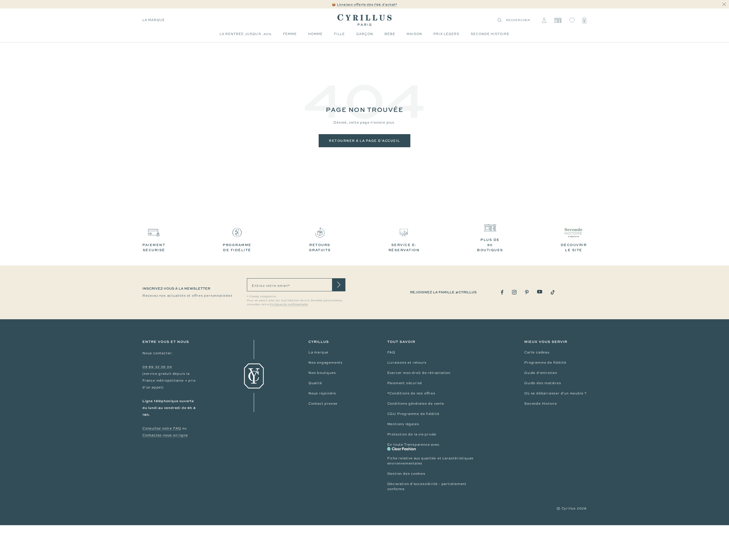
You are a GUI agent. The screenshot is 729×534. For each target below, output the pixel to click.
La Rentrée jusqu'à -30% (246, 34)
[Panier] (584, 20)
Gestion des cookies (406, 473)
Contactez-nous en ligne (165, 435)
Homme (315, 34)
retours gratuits (320, 247)
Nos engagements (325, 362)
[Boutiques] (558, 20)
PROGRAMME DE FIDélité (237, 247)
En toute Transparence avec (413, 444)
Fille (339, 34)
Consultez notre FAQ (161, 428)
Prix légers (446, 34)
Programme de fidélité (545, 362)
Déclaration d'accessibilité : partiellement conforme (426, 486)
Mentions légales (403, 424)
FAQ (391, 352)
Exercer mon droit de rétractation (418, 373)
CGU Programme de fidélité (413, 414)
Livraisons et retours (407, 362)
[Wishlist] (572, 20)
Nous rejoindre (322, 393)
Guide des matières (542, 383)
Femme (290, 34)
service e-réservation (404, 247)
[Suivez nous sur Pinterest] (527, 292)
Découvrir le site (574, 247)
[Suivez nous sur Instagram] (514, 292)
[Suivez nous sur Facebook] (502, 292)
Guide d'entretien (540, 373)
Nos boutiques (322, 373)
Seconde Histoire (540, 403)
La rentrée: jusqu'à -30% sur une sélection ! (364, 4)
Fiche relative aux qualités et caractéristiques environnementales (430, 461)
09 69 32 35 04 (157, 367)
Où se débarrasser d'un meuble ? (555, 393)
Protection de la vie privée (412, 434)
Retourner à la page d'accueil (364, 140)
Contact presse (322, 403)
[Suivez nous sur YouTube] (539, 292)
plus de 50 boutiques (490, 244)
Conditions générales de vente (415, 403)
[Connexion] (544, 20)
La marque (153, 20)
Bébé (389, 34)
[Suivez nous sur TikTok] (553, 292)
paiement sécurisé (153, 247)
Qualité (315, 383)
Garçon (364, 34)
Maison (414, 34)
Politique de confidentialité (289, 304)
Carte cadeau (537, 352)
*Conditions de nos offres (411, 393)
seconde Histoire (490, 34)
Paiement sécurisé (404, 383)
